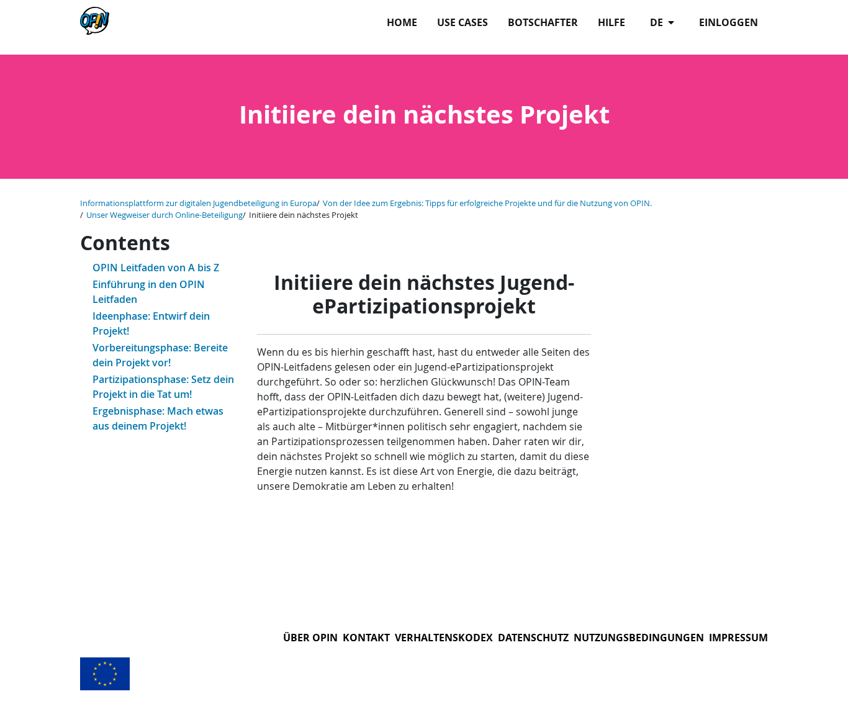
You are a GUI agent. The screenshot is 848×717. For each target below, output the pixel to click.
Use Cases (462, 22)
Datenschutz (533, 637)
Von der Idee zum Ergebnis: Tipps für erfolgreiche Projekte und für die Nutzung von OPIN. (487, 203)
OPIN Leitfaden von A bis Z (155, 267)
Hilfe (611, 22)
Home (402, 22)
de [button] (657, 22)
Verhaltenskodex (444, 637)
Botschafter (543, 22)
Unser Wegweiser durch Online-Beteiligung (164, 215)
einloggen (728, 22)
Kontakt (366, 637)
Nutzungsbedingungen (639, 637)
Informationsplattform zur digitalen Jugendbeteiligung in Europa (198, 203)
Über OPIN (310, 637)
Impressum (738, 637)
